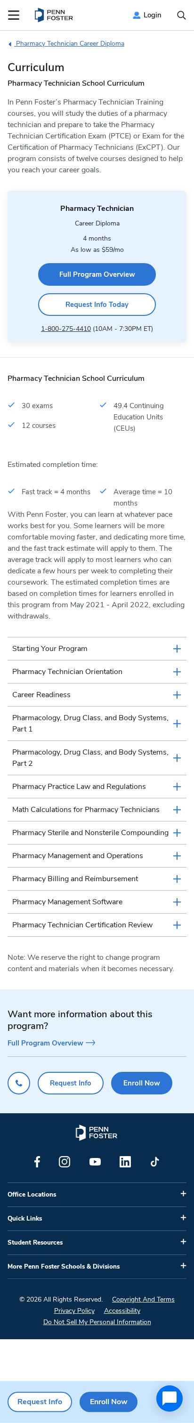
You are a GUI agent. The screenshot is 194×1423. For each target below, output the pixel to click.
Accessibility (122, 1310)
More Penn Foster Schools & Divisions (64, 1266)
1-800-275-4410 (66, 328)
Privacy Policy (74, 1310)
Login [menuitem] (153, 15)
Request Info (70, 1083)
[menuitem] (54, 15)
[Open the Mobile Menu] (14, 15)
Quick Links (25, 1218)
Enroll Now (141, 1083)
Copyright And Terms (143, 1299)
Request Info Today (97, 304)
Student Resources (35, 1242)
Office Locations (32, 1194)
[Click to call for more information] (19, 1083)
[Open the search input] (181, 15)
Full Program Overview (97, 274)
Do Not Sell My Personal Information (97, 1322)
